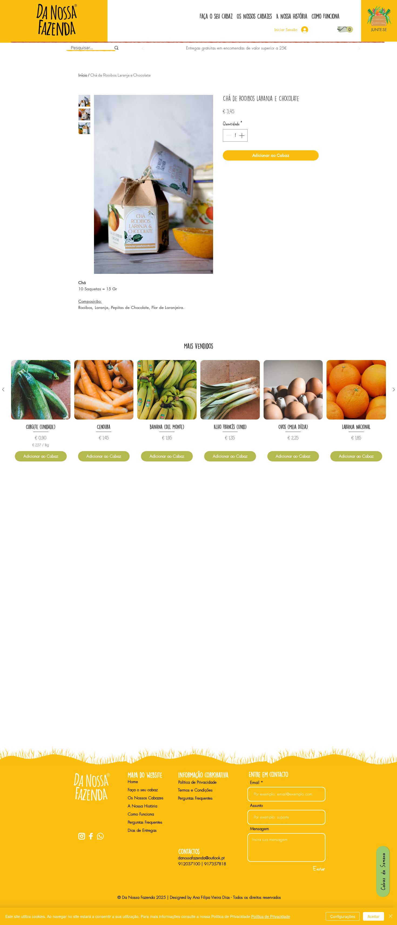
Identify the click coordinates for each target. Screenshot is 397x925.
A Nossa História (142, 806)
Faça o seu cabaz (143, 790)
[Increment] (242, 135)
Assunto (256, 806)
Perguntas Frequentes (145, 822)
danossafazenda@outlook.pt (201, 858)
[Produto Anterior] (3, 389)
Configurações (342, 916)
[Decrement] (228, 135)
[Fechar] (390, 916)
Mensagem (259, 829)
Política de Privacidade (270, 916)
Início (82, 75)
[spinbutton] (235, 135)
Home (133, 781)
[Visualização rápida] (40, 390)
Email (254, 783)
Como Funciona (141, 814)
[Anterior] (142, 49)
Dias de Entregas (142, 830)
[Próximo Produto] (394, 389)
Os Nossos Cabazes (145, 798)
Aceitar (373, 916)
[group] (198, 412)
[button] (349, 29)
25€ (283, 48)
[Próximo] (359, 49)
